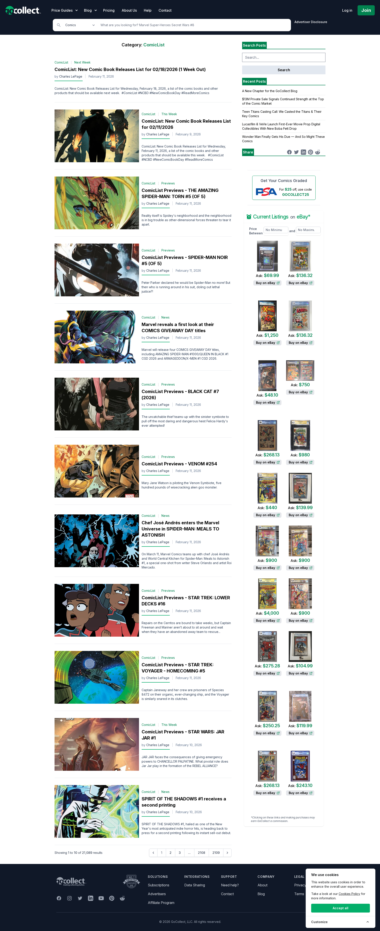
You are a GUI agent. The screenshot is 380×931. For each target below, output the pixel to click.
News (165, 317)
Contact (165, 10)
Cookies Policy (349, 894)
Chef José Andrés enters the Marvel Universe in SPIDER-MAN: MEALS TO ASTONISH (180, 529)
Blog (261, 894)
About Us (129, 10)
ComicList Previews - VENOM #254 (179, 463)
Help (148, 10)
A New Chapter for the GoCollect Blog (269, 91)
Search (284, 70)
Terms (299, 894)
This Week (169, 114)
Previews (168, 183)
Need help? (230, 885)
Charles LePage (70, 76)
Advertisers (157, 894)
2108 (201, 852)
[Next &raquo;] (227, 853)
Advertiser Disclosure (310, 22)
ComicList (61, 62)
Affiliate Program (161, 902)
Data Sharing (194, 885)
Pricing (109, 10)
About (262, 885)
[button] (153, 853)
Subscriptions (158, 885)
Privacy (300, 885)
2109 (216, 852)
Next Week (82, 62)
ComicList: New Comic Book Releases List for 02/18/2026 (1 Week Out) (130, 69)
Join (366, 10)
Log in (347, 10)
